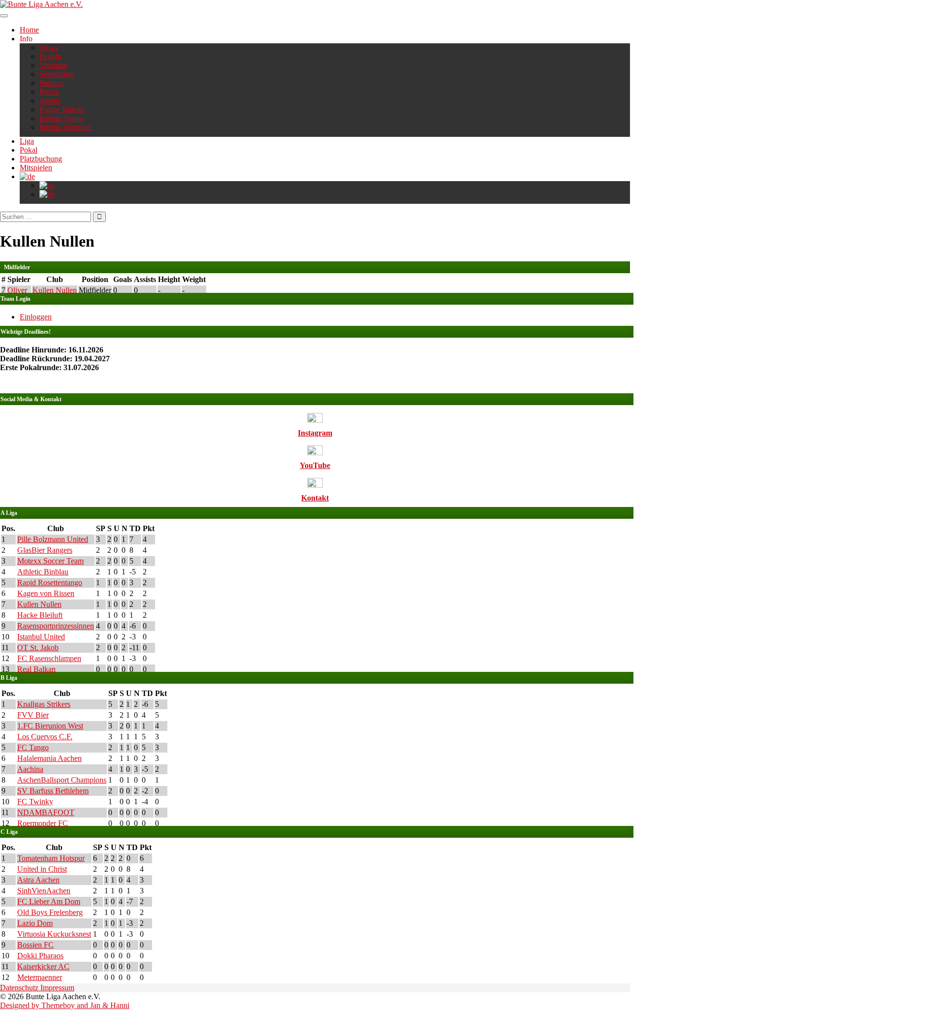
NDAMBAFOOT (45, 812)
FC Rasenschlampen (49, 658)
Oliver (17, 290)
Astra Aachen (38, 880)
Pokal (28, 150)
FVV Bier (33, 715)
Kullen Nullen (54, 290)
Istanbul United (41, 636)
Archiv (50, 100)
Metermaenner (39, 977)
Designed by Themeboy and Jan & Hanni (64, 1005)
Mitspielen (36, 167)
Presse (49, 92)
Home (29, 30)
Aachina (30, 769)
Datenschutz (20, 987)
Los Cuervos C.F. (44, 736)
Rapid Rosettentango (49, 582)
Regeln (50, 56)
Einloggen (36, 317)
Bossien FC (35, 945)
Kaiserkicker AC (43, 966)
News (48, 47)
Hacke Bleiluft (40, 615)
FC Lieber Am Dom (48, 901)
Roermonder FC (42, 823)
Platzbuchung (41, 159)
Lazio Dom (35, 923)
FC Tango (33, 747)
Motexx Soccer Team (50, 561)
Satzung (51, 83)
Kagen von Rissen (45, 593)
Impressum (57, 987)
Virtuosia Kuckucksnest (54, 934)
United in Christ (42, 869)
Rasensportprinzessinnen (55, 626)
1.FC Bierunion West (50, 726)
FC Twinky (35, 801)
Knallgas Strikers (43, 704)
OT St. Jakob (38, 647)
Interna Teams (61, 118)
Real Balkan (36, 669)
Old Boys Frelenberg (50, 912)
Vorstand (53, 65)
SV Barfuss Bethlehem (53, 791)
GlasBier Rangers (44, 550)
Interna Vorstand (65, 127)
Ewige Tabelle (61, 109)
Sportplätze (56, 74)
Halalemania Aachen (49, 758)
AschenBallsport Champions (61, 780)
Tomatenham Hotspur (51, 858)
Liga (27, 141)
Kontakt (315, 498)
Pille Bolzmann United (52, 539)
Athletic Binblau (42, 572)
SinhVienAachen (43, 890)
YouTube (315, 465)
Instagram (315, 433)
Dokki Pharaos (40, 955)
